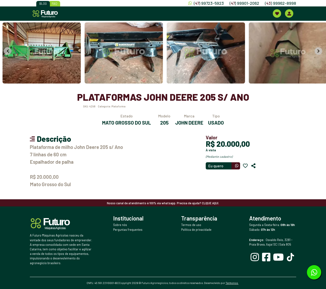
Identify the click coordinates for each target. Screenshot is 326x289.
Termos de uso (191, 225)
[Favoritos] (245, 166)
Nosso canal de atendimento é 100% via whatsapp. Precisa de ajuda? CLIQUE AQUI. (163, 203)
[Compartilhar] (253, 166)
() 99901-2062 (244, 3)
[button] (40, 53)
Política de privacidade (196, 229)
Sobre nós (120, 225)
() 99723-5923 (209, 3)
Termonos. (232, 282)
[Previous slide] (7, 51)
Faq (54, 3)
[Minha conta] (289, 13)
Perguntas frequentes (127, 229)
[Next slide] (318, 51)
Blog (43, 3)
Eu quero (215, 165)
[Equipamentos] (277, 13)
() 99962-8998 (280, 3)
